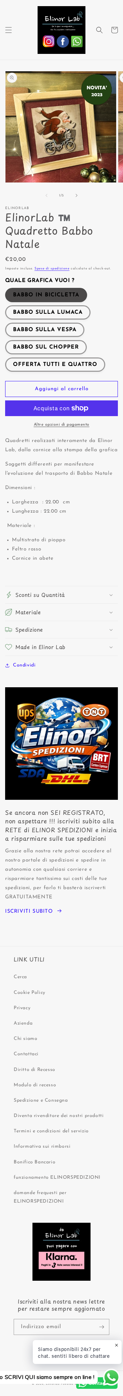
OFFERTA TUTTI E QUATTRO (55, 364)
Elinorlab (52, 1384)
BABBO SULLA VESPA (45, 330)
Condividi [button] (24, 665)
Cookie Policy (29, 992)
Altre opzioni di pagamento (62, 425)
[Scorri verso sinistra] (46, 195)
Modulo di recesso (35, 1085)
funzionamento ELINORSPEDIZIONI (57, 1177)
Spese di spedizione (52, 268)
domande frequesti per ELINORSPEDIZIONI (40, 1197)
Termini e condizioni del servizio (51, 1131)
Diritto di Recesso (34, 1069)
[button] (8, 30)
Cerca (20, 977)
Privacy (22, 1008)
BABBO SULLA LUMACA (48, 312)
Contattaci (26, 1054)
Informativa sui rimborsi (42, 1146)
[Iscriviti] (101, 1327)
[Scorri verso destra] (76, 195)
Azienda (23, 1023)
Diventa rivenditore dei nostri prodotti (59, 1115)
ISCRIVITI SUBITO (29, 911)
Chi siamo (25, 1038)
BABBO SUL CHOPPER (46, 347)
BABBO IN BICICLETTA (46, 295)
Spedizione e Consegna (41, 1100)
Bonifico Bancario (34, 1162)
